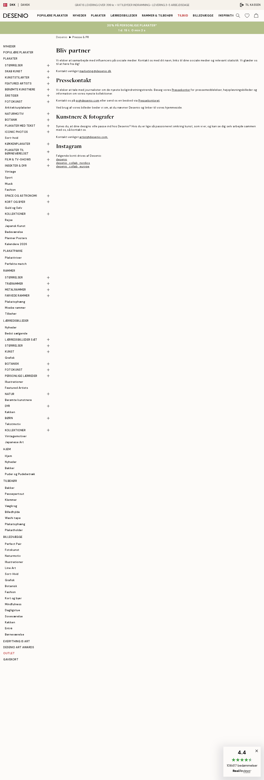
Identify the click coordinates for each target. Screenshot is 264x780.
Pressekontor (181, 90)
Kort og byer (13, 598)
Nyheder (79, 15)
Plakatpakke (13, 251)
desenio (61, 159)
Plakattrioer (13, 257)
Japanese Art (14, 442)
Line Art (10, 568)
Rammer (9, 270)
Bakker (9, 468)
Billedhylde (12, 512)
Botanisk (11, 586)
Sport (9, 177)
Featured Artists (16, 388)
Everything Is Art (16, 641)
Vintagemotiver (16, 436)
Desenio (61, 37)
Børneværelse (14, 634)
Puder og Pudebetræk (20, 474)
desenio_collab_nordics (73, 163)
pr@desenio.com (87, 100)
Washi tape (13, 518)
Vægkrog (11, 506)
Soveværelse (14, 616)
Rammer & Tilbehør (157, 15)
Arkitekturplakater (18, 107)
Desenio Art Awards (18, 647)
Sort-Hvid (12, 574)
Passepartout (14, 494)
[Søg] (238, 15)
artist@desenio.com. (93, 137)
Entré (9, 628)
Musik (9, 184)
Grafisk (10, 358)
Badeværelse (14, 232)
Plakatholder (14, 530)
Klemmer (11, 500)
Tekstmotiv (13, 424)
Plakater (98, 15)
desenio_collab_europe (73, 166)
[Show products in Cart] (256, 16)
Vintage (10, 171)
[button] (242, 762)
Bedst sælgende (16, 333)
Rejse (9, 220)
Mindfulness (13, 604)
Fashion (10, 189)
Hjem (7, 449)
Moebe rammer (15, 307)
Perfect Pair (13, 544)
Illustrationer (14, 382)
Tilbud (183, 15)
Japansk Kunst (15, 226)
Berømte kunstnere (18, 400)
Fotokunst (12, 550)
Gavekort (10, 659)
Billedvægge (203, 15)
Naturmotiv (13, 556)
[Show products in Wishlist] (247, 16)
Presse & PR (80, 37)
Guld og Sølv (13, 208)
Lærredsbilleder (124, 15)
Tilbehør (10, 313)
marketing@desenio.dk (95, 71)
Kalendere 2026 (16, 244)
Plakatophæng (15, 302)
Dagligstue (12, 610)
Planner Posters (16, 238)
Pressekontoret (149, 100)
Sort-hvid (11, 138)
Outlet (9, 653)
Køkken (10, 412)
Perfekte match (16, 264)
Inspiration (227, 15)
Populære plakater (52, 15)
